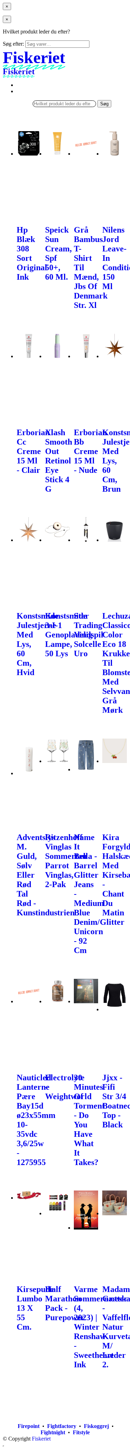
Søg (104, 103)
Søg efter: (13, 44)
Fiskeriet (41, 1439)
